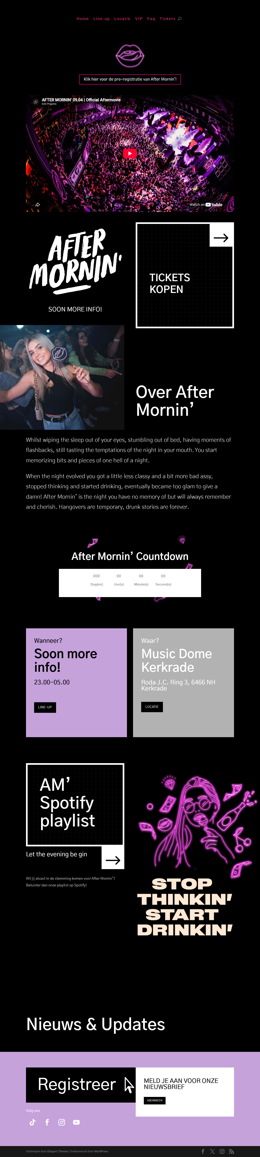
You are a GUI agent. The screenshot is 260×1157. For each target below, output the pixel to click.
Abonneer (154, 1100)
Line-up (101, 19)
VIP (139, 19)
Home (83, 19)
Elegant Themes (57, 1151)
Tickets (168, 19)
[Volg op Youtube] (76, 1122)
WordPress (101, 1151)
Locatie (122, 19)
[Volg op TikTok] (32, 1122)
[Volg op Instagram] (61, 1122)
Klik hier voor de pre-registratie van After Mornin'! (130, 79)
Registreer (76, 1085)
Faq (151, 19)
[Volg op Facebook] (47, 1122)
